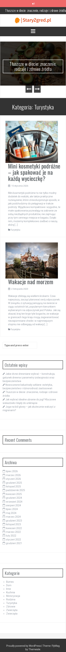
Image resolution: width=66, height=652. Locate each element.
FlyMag (56, 645)
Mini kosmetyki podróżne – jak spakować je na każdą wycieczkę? (34, 172)
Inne (8, 588)
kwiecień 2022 (14, 528)
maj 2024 (11, 513)
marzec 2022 (13, 532)
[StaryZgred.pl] (33, 20)
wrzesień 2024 (14, 501)
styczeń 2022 (13, 539)
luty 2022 (11, 535)
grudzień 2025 (14, 482)
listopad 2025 (13, 486)
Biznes (10, 581)
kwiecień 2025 (14, 494)
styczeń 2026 (13, 478)
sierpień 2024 (13, 505)
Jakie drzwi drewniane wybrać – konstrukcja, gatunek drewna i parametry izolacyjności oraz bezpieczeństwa (29, 377)
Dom (8, 585)
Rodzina (10, 599)
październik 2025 (15, 490)
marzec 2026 (13, 475)
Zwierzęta (11, 610)
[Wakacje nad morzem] (31, 260)
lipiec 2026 (12, 471)
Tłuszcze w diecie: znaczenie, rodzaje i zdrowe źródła (33, 66)
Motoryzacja (13, 596)
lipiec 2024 (12, 509)
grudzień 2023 (14, 520)
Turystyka (15, 229)
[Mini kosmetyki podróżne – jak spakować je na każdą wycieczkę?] (31, 141)
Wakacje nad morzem (30, 281)
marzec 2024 (13, 516)
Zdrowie (10, 606)
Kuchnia (10, 592)
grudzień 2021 (14, 543)
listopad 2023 (13, 524)
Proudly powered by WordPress (24, 645)
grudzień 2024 (14, 497)
